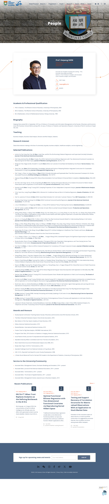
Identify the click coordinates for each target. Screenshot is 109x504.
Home (51, 30)
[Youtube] (70, 466)
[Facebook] (54, 466)
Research (69, 4)
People (62, 4)
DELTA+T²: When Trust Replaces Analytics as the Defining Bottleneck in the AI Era (26, 398)
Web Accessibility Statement (71, 472)
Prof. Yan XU (74, 393)
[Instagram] (49, 466)
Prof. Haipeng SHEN (21, 391)
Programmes (52, 4)
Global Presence (34, 4)
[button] (101, 4)
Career (89, 4)
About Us (43, 4)
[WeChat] (43, 466)
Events (77, 4)
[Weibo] (59, 466)
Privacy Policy (60, 472)
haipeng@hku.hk (64, 84)
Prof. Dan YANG (47, 391)
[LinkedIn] (38, 466)
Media (82, 4)
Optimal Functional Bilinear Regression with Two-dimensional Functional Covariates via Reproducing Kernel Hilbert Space (54, 402)
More (91, 383)
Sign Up (83, 457)
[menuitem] (95, 4)
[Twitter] (64, 466)
